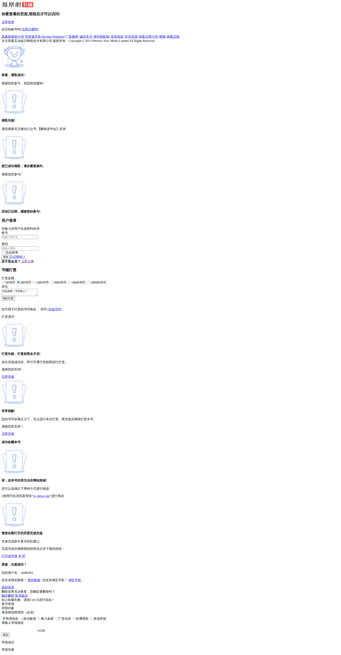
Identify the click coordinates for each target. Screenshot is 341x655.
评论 (5, 286)
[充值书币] (54, 309)
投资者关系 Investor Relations (44, 36)
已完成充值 (9, 556)
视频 (162, 36)
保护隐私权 (101, 36)
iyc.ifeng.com (41, 496)
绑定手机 (74, 580)
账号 (5, 232)
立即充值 (8, 376)
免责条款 (117, 36)
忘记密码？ (18, 256)
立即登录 (8, 22)
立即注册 (27, 261)
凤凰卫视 (173, 36)
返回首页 (8, 587)
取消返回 (21, 595)
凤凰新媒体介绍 (13, 36)
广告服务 (72, 36)
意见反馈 (131, 36)
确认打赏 (8, 298)
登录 (5, 257)
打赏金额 (8, 278)
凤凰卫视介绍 (148, 36)
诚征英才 (86, 36)
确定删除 (8, 595)
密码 (5, 244)
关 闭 (21, 556)
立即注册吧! (30, 29)
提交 (5, 634)
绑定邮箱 (34, 580)
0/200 (41, 630)
